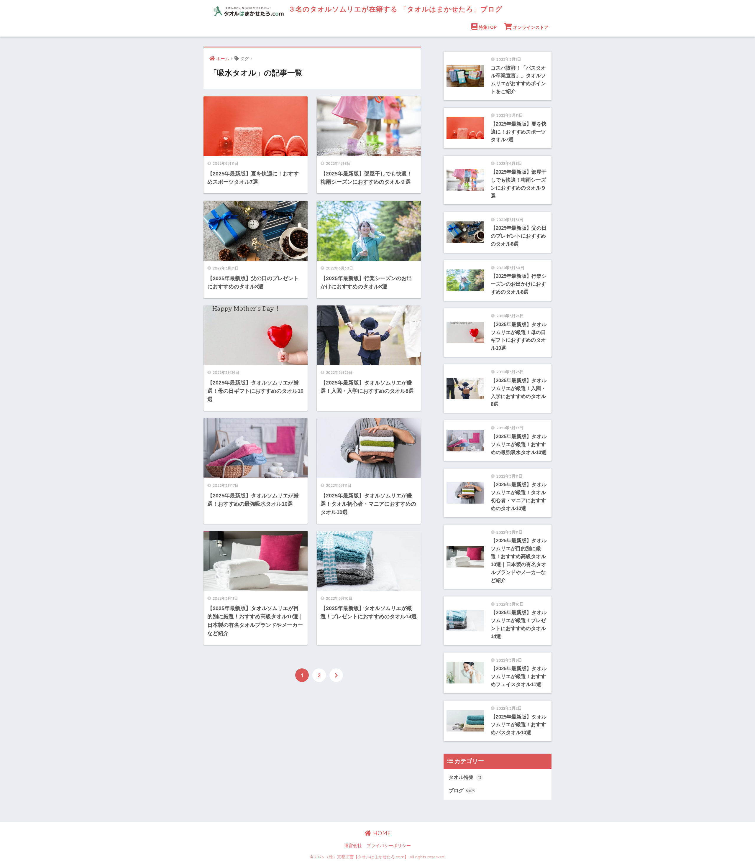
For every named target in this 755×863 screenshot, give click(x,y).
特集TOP (488, 27)
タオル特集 (465, 777)
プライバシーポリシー (389, 845)
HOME (381, 833)
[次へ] (336, 675)
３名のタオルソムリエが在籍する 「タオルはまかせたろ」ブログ (394, 9)
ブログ (462, 790)
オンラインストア (531, 27)
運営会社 (353, 845)
